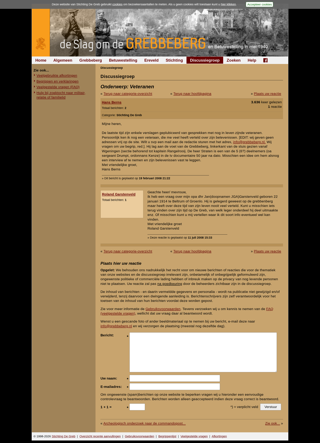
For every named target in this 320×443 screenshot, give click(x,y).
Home (40, 60)
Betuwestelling (123, 60)
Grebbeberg (90, 60)
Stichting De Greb (63, 436)
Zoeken (234, 60)
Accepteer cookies (259, 4)
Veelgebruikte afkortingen (56, 75)
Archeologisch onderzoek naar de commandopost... (144, 423)
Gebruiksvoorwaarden (163, 309)
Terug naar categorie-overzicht (128, 93)
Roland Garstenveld (119, 194)
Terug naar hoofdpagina (192, 93)
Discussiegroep (205, 60)
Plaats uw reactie (267, 93)
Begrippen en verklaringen (57, 81)
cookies (117, 4)
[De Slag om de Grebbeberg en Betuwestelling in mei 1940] (160, 30)
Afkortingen (219, 436)
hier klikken (228, 4)
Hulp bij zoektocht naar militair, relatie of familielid (61, 95)
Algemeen (62, 60)
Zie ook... (272, 423)
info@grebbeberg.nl (116, 326)
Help (252, 60)
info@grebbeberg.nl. (249, 142)
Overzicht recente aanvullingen (100, 436)
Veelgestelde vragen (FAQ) (58, 87)
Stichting (174, 60)
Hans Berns (112, 102)
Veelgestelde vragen (194, 436)
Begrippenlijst (167, 436)
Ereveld (151, 60)
